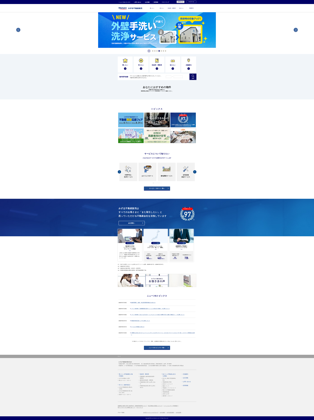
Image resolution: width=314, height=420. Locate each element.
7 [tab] (165, 50)
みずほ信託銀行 (170, 412)
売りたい (162, 8)
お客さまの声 (166, 393)
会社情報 (147, 2)
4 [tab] (158, 50)
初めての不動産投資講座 (169, 390)
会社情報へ (131, 223)
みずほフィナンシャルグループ (150, 412)
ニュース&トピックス (124, 2)
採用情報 (156, 2)
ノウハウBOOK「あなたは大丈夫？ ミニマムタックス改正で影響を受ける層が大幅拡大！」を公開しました (158, 314)
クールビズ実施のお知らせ (137, 326)
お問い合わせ (137, 2)
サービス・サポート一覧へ (157, 188)
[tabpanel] (157, 30)
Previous (18, 30)
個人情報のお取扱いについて (155, 405)
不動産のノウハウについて (169, 388)
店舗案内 (191, 8)
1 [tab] (152, 50)
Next (295, 30)
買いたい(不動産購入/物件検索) (126, 375)
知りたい (181, 8)
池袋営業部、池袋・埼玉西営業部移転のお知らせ (143, 302)
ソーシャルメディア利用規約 (171, 405)
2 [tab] (154, 50)
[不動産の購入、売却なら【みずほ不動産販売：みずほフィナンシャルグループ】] (132, 8)
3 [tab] (156, 50)
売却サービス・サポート (125, 394)
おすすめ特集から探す (124, 378)
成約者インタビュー (168, 395)
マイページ (191, 1)
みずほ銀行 (162, 412)
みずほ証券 (178, 412)
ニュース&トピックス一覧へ (157, 347)
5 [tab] (158, 183)
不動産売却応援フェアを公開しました (140, 320)
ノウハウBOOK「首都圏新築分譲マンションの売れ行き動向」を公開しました (150, 308)
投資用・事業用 (172, 8)
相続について (166, 386)
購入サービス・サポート (125, 380)
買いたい (152, 8)
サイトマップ (165, 2)
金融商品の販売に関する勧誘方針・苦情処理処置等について (132, 405)
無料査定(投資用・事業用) (146, 380)
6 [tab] (163, 50)
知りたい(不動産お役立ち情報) (169, 375)
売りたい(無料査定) (124, 385)
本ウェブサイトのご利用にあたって (126, 407)
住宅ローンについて (168, 384)
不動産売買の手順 (167, 382)
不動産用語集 (166, 392)
